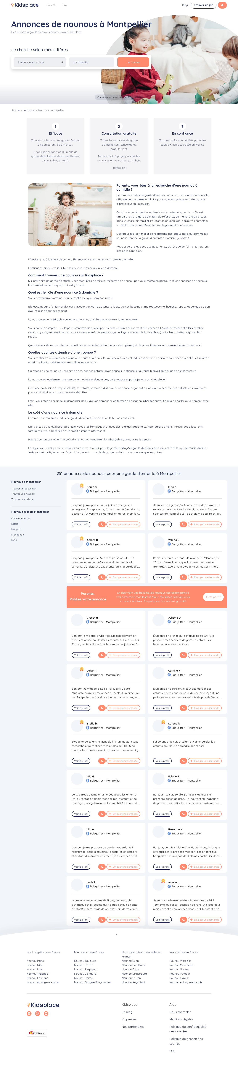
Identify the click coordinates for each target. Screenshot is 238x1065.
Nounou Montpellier (181, 965)
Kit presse (129, 1019)
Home (16, 110)
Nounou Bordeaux (133, 965)
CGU (172, 1051)
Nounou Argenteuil (133, 982)
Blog (185, 5)
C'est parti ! (213, 597)
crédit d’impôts (80, 431)
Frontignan (17, 534)
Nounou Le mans (37, 978)
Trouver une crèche (22, 499)
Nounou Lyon (130, 960)
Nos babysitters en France (43, 952)
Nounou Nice (35, 965)
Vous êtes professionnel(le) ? (119, 97)
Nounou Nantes (179, 969)
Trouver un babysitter (23, 488)
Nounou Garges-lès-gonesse (92, 982)
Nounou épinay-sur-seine (43, 982)
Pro (64, 5)
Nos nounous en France (89, 952)
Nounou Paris (35, 960)
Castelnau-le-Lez (20, 518)
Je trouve (133, 62)
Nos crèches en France (183, 952)
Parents (52, 5)
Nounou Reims (83, 978)
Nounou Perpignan (86, 969)
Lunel (14, 539)
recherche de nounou (120, 281)
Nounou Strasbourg (134, 973)
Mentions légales (181, 1019)
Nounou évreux (179, 978)
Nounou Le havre (85, 973)
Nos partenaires (133, 1026)
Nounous (29, 110)
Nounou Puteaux (179, 973)
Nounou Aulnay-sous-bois (185, 982)
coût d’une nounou (77, 439)
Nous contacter (180, 1012)
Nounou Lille (34, 969)
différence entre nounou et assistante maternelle (102, 259)
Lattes (14, 523)
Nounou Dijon (130, 969)
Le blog (127, 1012)
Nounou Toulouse (85, 960)
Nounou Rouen (83, 965)
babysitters (180, 233)
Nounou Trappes (37, 973)
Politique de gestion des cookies (186, 1041)
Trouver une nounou (23, 493)
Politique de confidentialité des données (187, 1029)
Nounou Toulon (131, 978)
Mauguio (16, 529)
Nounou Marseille (180, 960)
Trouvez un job (203, 5)
